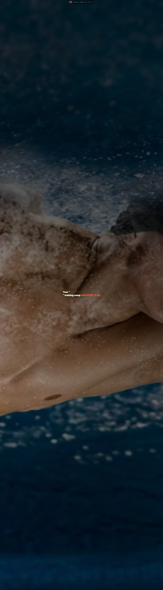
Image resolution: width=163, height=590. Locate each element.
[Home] (70, 2)
